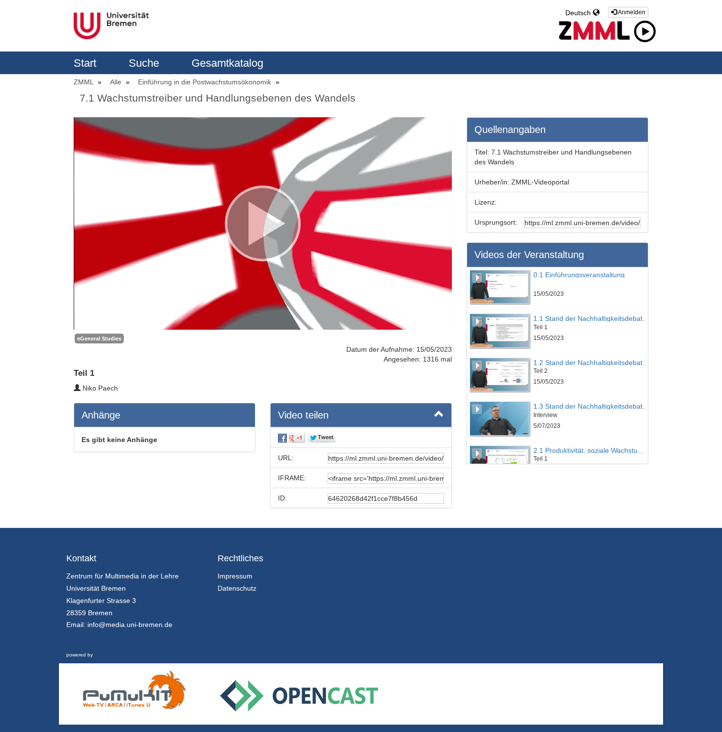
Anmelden (631, 12)
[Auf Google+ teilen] (297, 438)
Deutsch (579, 13)
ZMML (84, 82)
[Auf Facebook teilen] (282, 438)
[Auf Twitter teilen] (321, 438)
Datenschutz (237, 588)
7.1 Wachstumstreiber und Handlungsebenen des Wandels (218, 98)
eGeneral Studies (99, 338)
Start (86, 63)
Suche (145, 63)
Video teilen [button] (303, 415)
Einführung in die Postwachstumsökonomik (205, 82)
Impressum (235, 576)
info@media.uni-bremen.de (129, 624)
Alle (116, 82)
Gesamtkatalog (227, 63)
